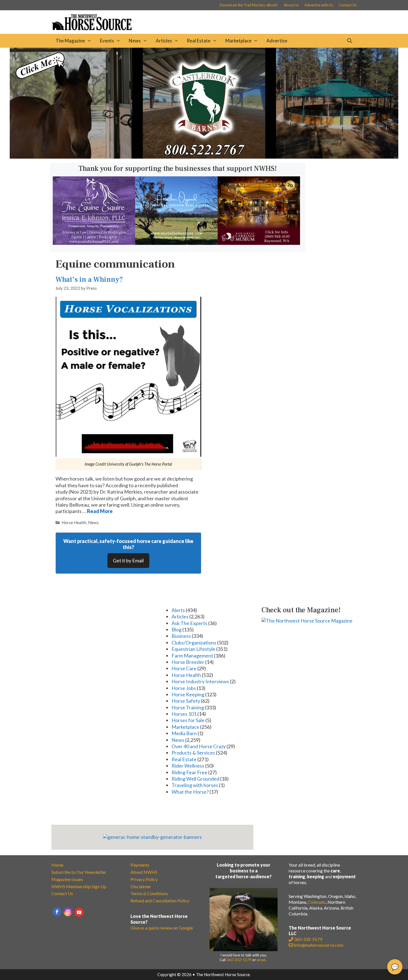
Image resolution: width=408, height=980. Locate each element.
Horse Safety (186, 701)
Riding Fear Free (189, 772)
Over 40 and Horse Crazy (199, 746)
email (261, 960)
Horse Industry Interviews (200, 681)
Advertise (276, 41)
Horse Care (184, 668)
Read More (100, 511)
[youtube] (79, 912)
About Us (291, 5)
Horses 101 (184, 714)
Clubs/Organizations (194, 642)
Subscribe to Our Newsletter (78, 872)
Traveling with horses (195, 785)
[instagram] (68, 911)
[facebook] (56, 911)
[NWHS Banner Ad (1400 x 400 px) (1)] (204, 157)
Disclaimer (140, 886)
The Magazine (70, 41)
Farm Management (192, 656)
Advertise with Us (318, 5)
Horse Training (188, 707)
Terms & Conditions (149, 893)
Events (107, 41)
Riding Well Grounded (195, 779)
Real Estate (198, 41)
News (135, 41)
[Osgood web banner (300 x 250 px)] (176, 243)
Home (57, 864)
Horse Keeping (188, 694)
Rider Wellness (188, 766)
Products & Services (193, 753)
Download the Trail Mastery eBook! (249, 5)
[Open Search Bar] (349, 41)
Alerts (178, 610)
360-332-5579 (238, 960)
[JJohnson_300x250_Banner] (94, 243)
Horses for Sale (188, 720)
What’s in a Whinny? (90, 279)
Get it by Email (128, 560)
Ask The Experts (189, 623)
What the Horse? (190, 792)
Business (181, 636)
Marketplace (238, 41)
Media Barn (184, 733)
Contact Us (348, 5)
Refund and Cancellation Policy (159, 900)
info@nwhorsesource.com (318, 945)
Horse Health (74, 522)
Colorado (317, 902)
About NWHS (143, 872)
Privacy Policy (144, 879)
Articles (164, 41)
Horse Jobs (184, 688)
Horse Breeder (188, 662)
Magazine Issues (67, 879)
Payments (139, 864)
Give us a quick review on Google (161, 927)
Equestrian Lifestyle (193, 649)
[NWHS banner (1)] (259, 243)
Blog (177, 629)
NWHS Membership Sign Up (78, 886)
